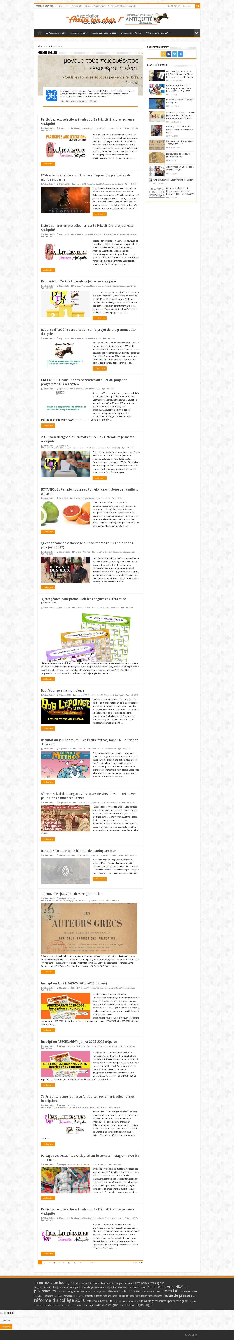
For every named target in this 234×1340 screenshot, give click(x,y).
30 (81, 1262)
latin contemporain (97, 1291)
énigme (113, 1305)
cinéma (96, 1283)
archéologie (63, 1283)
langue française (77, 1291)
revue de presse (176, 1295)
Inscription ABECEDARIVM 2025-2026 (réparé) (74, 983)
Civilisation (107, 552)
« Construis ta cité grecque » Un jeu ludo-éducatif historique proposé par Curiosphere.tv (180, 115)
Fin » (93, 1262)
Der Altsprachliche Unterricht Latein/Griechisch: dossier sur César (179, 130)
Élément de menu (39, 32)
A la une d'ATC (79, 128)
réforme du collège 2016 (59, 1300)
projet (81, 1296)
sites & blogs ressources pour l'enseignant (163, 1301)
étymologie (144, 1305)
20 (75, 1262)
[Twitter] (175, 6)
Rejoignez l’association (95, 6)
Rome (194, 1296)
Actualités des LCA (57, 33)
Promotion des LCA (111, 608)
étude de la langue (127, 1305)
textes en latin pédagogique (75, 1305)
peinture (49, 1296)
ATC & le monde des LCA (157, 33)
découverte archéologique (149, 1283)
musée (194, 1291)
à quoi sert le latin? (98, 1305)
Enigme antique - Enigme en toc (51, 1287)
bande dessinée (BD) (82, 1283)
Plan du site (77, 6)
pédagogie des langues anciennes (146, 1296)
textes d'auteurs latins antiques (48, 1305)
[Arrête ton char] (117, 18)
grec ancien (135, 1287)
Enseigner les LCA (78, 33)
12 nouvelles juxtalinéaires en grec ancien (72, 894)
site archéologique (130, 1301)
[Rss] (168, 6)
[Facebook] (171, 6)
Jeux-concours (78, 448)
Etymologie (105, 498)
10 (69, 1262)
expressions (123, 1287)
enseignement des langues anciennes (88, 1287)
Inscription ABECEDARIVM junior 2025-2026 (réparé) (79, 1042)
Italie (186, 1287)
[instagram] (178, 6)
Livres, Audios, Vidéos (131, 33)
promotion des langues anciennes (101, 1296)
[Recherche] (197, 6)
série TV (193, 1301)
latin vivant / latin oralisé (123, 1291)
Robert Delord (49, 128)
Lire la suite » (48, 164)
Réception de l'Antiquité (113, 184)
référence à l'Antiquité (99, 1301)
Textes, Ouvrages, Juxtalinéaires (91, 900)
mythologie (38, 1296)
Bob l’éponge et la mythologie (62, 690)
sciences (117, 1301)
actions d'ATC (43, 1283)
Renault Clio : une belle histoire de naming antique (78, 851)
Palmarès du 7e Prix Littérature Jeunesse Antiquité (78, 281)
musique (186, 1291)
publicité (123, 1295)
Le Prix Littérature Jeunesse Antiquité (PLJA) (120, 128)
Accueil (43, 46)
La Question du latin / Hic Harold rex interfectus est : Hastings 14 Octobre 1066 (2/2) (180, 191)
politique (58, 1296)
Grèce (143, 1287)
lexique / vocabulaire (150, 1291)
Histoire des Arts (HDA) (165, 1287)
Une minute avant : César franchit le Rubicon (173, 180)
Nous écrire (64, 6)
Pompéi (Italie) (70, 1296)
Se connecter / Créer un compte (122, 6)
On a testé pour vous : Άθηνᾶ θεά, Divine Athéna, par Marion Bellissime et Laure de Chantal (180, 74)
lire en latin (171, 1291)
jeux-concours (45, 1291)
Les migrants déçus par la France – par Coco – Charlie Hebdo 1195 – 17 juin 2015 (178, 88)
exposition (112, 1287)
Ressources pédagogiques (104, 33)
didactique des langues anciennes (117, 1283)
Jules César (61, 1291)
